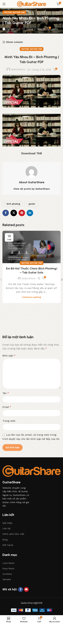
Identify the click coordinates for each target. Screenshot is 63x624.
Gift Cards (7, 545)
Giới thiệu (7, 523)
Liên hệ (6, 528)
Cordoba (7, 574)
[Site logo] (31, 3)
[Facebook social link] (5, 213)
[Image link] (31, 470)
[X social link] (13, 213)
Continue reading (31, 297)
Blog (4, 539)
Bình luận (9, 355)
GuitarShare (13, 28)
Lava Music (8, 563)
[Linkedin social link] (30, 213)
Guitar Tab (19, 12)
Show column (14, 42)
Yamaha (6, 579)
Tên (5, 393)
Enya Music (8, 568)
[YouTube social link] (26, 589)
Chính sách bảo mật (13, 534)
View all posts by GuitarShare (31, 188)
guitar (32, 203)
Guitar (7, 12)
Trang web (8, 420)
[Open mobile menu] (4, 4)
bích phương (13, 203)
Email (6, 407)
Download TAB (31, 153)
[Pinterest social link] (22, 213)
